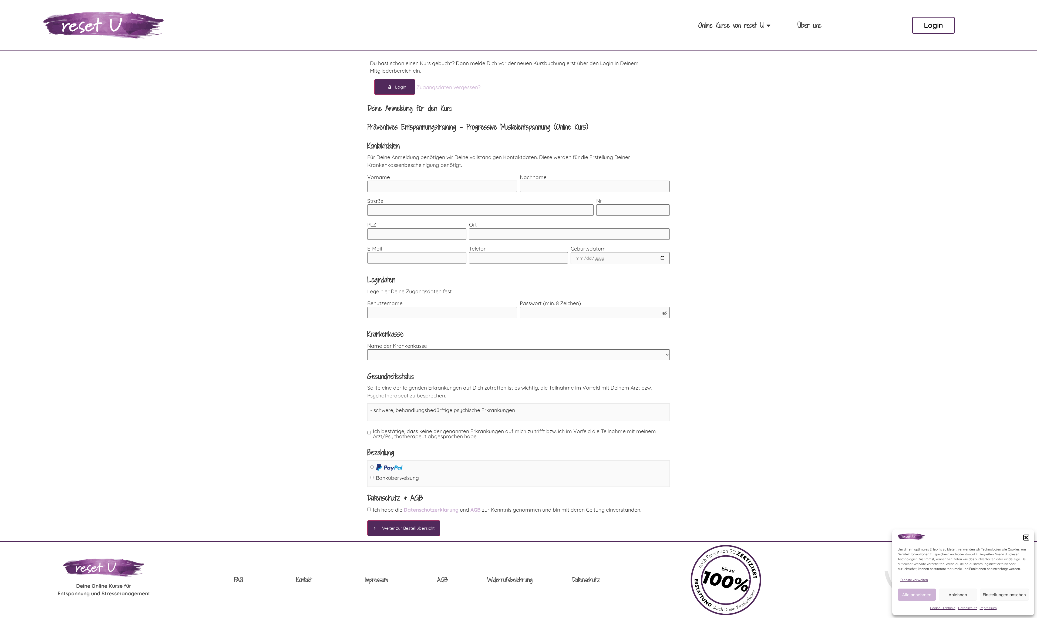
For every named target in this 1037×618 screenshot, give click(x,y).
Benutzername (385, 303)
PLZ (371, 224)
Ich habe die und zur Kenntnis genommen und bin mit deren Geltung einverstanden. (507, 509)
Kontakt (304, 579)
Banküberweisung (397, 478)
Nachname (533, 177)
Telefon (478, 248)
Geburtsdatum (588, 248)
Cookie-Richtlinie (942, 608)
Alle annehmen (916, 594)
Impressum (988, 608)
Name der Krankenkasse (397, 346)
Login (400, 87)
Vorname (378, 177)
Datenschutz (967, 608)
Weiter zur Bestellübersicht (408, 528)
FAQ (238, 579)
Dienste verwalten (914, 580)
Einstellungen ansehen (1004, 594)
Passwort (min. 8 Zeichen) (550, 303)
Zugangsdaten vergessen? (448, 87)
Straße (375, 201)
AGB (442, 579)
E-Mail (374, 248)
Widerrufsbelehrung (510, 579)
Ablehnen (958, 594)
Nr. (599, 201)
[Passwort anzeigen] (664, 313)
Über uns (809, 25)
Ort (473, 224)
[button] (1026, 537)
